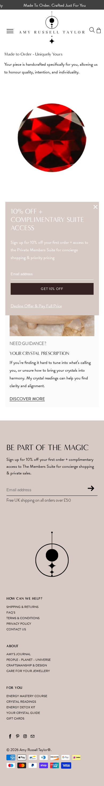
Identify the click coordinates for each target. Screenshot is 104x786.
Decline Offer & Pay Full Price (36, 306)
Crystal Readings (21, 701)
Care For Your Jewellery (28, 671)
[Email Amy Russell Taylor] (32, 736)
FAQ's (10, 612)
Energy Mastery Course (26, 696)
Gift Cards (15, 718)
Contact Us (16, 629)
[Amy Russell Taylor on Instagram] (25, 736)
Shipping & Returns (22, 606)
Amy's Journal (18, 654)
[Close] (95, 207)
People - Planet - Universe (28, 659)
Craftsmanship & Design (26, 665)
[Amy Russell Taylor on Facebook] (10, 736)
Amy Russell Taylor (33, 750)
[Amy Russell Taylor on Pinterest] (17, 736)
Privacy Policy (18, 623)
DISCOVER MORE (27, 399)
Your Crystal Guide (23, 712)
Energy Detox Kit (20, 707)
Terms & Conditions (22, 618)
